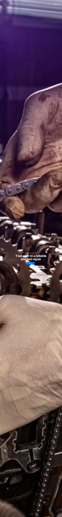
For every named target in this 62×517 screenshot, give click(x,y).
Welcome (30, 263)
